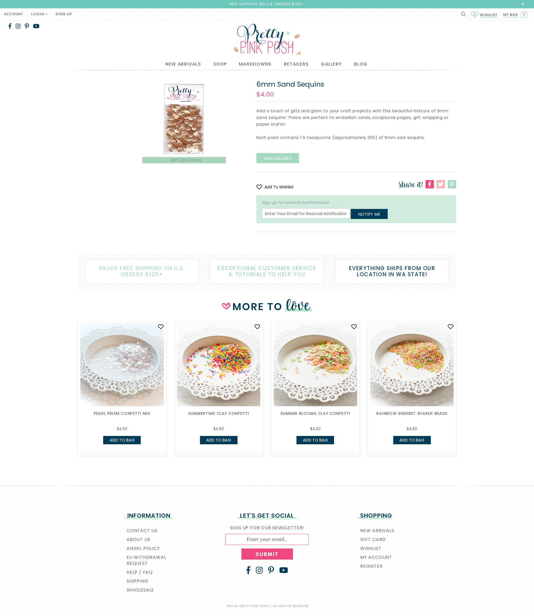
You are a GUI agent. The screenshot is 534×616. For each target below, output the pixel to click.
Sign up (63, 14)
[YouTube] (36, 26)
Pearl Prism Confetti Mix (122, 413)
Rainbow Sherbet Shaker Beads (412, 413)
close (522, 4)
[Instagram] (18, 26)
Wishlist (486, 15)
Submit (267, 554)
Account (13, 14)
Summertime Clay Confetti (218, 413)
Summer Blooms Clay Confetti (315, 413)
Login (38, 14)
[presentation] (69, 369)
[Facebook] (9, 26)
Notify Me (369, 214)
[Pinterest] (27, 26)
